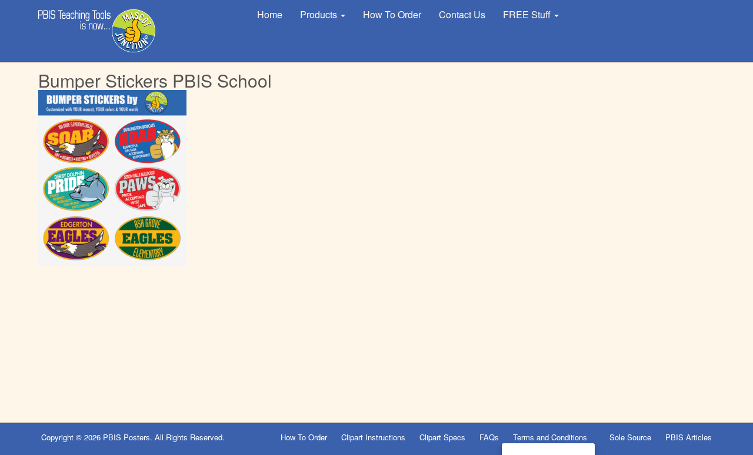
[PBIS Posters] (97, 31)
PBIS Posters (126, 437)
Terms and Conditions (551, 437)
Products (319, 14)
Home (269, 14)
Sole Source (630, 437)
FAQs (489, 437)
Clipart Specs (442, 437)
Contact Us (462, 14)
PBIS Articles (688, 437)
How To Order (392, 14)
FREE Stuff (528, 14)
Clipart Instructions (373, 437)
